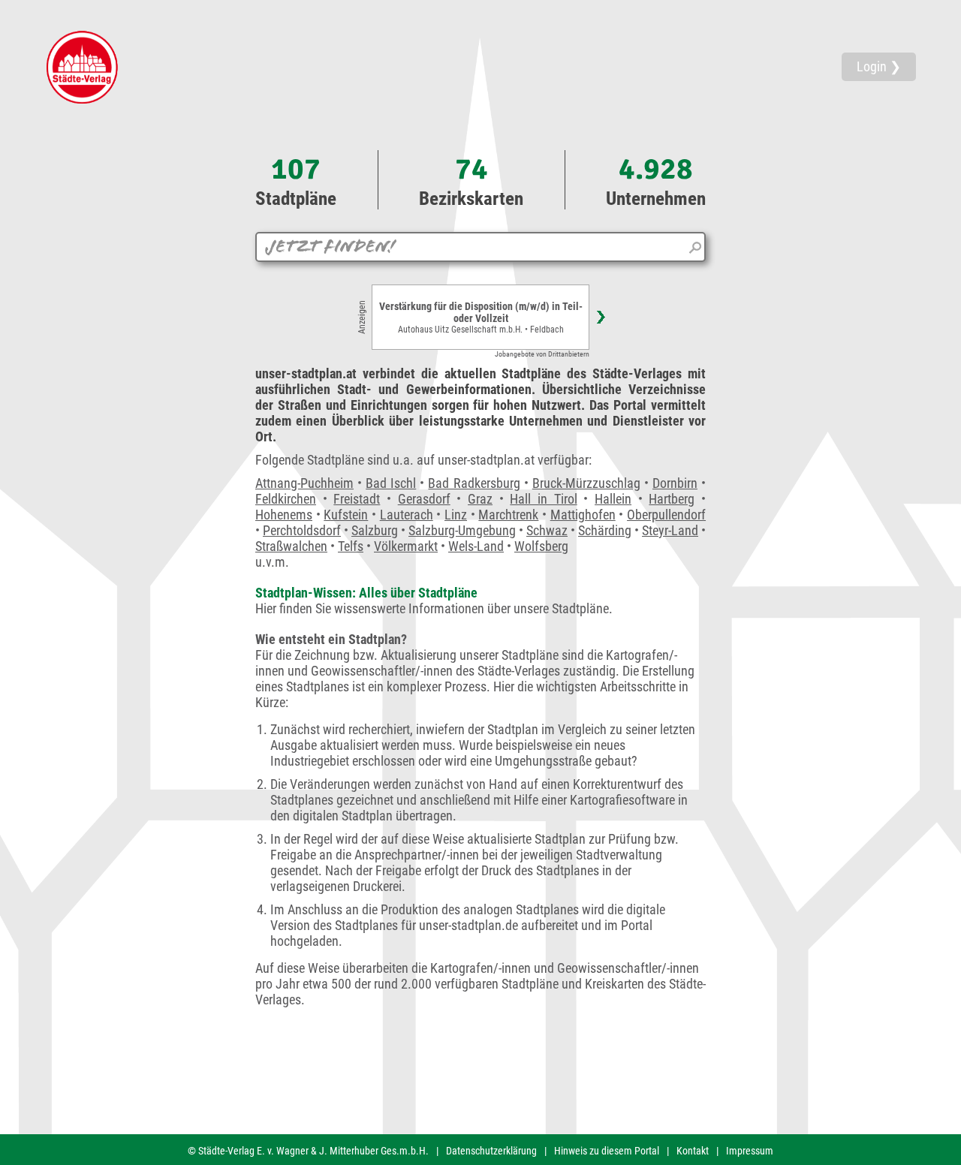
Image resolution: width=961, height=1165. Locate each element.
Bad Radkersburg (474, 483)
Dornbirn (674, 483)
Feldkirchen (285, 499)
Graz (480, 499)
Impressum (749, 1151)
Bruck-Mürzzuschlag (586, 483)
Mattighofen (583, 514)
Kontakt (692, 1151)
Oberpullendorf (666, 514)
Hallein (613, 499)
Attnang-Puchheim (304, 483)
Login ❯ (879, 66)
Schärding (604, 530)
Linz (455, 514)
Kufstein (346, 514)
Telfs (350, 546)
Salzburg (374, 530)
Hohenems (283, 514)
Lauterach (406, 514)
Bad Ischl (391, 483)
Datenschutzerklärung (491, 1151)
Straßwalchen (291, 546)
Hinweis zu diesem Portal (606, 1151)
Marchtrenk (508, 514)
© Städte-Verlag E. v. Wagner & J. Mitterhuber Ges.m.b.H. (308, 1151)
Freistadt (356, 499)
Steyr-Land (670, 530)
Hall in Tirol (543, 499)
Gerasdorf (424, 499)
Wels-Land (476, 546)
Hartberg (671, 499)
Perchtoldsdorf (302, 530)
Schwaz (547, 530)
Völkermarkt (406, 546)
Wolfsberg (541, 546)
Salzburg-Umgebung (462, 530)
